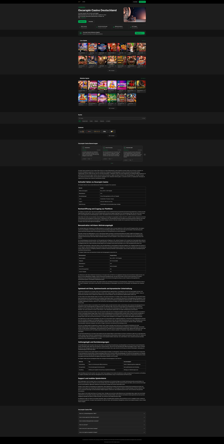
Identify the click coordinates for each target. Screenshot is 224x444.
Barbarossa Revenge (131, 90)
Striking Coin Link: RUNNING (82, 103)
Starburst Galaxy (101, 103)
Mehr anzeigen (111, 70)
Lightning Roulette (131, 65)
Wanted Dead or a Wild (140, 90)
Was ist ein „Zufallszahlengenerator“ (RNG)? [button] (87, 413)
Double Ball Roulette (82, 52)
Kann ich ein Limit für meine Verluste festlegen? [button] (88, 428)
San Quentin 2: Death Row (121, 103)
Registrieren (142, 1)
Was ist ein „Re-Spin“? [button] (83, 424)
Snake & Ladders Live (121, 65)
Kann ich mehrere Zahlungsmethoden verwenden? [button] (89, 420)
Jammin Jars (121, 90)
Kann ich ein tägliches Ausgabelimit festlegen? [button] (88, 432)
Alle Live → (144, 40)
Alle (79, 121)
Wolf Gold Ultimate (92, 103)
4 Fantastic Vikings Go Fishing (82, 90)
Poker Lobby (111, 65)
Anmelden (135, 1)
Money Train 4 (131, 103)
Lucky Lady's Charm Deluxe (92, 90)
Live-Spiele (108, 121)
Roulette (91, 121)
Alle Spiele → (143, 78)
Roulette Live (131, 52)
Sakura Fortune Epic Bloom (111, 90)
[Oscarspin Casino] (79, 2)
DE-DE (84, 1)
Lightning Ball (101, 65)
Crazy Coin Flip (140, 65)
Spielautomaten (85, 121)
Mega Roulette (101, 52)
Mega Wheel (92, 52)
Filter (144, 118)
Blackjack (96, 121)
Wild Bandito (102, 90)
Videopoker (102, 121)
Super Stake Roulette (82, 65)
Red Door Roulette (111, 52)
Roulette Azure (91, 65)
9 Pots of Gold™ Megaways (111, 103)
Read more (83, 17)
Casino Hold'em (140, 52)
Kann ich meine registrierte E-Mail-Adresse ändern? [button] (89, 417)
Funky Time (121, 52)
